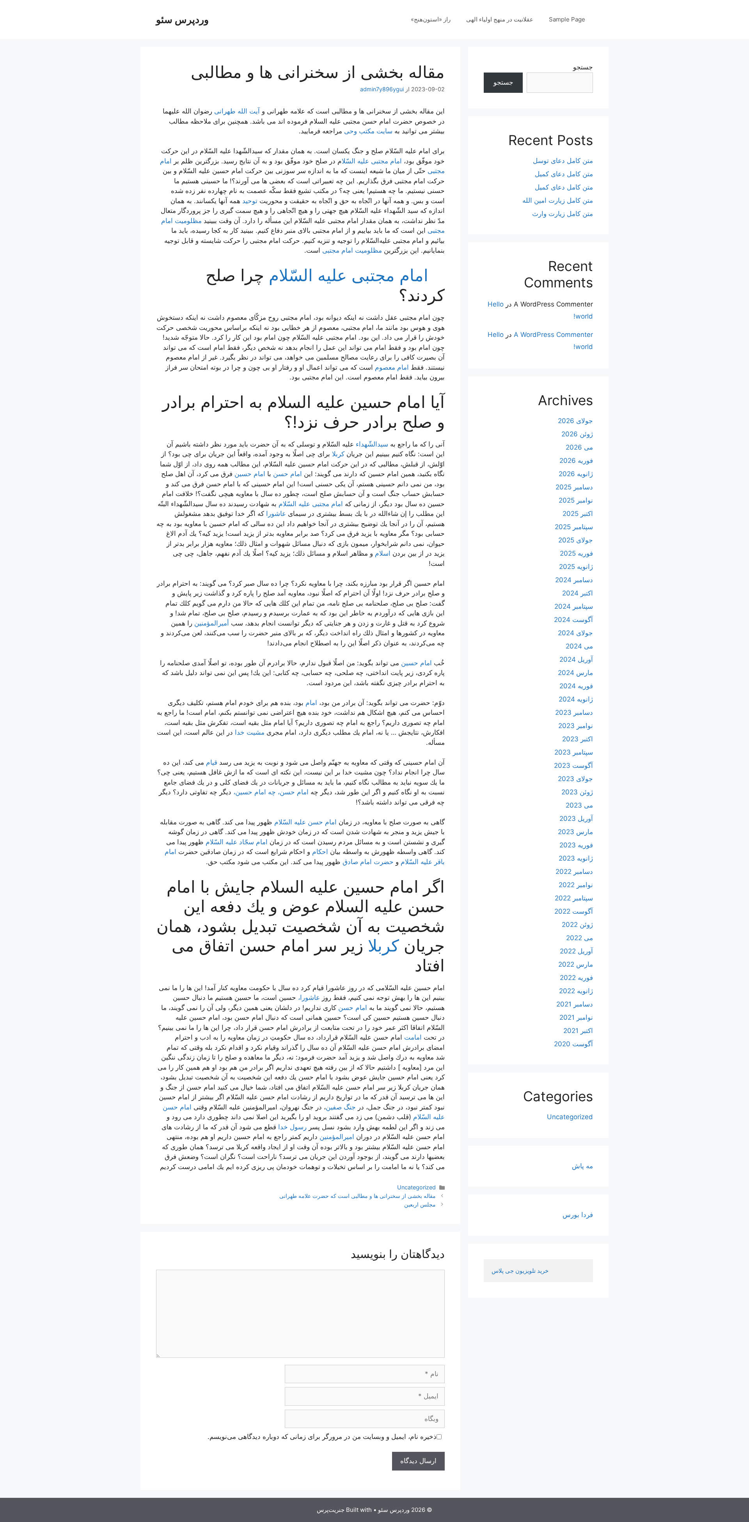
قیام (211, 762)
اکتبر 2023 (577, 739)
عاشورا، (309, 997)
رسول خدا (292, 1127)
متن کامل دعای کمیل (564, 174)
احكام (320, 852)
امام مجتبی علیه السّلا (372, 161)
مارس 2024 (575, 673)
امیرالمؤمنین (336, 1137)
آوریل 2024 (576, 659)
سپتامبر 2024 (573, 606)
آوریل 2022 (576, 951)
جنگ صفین (341, 1107)
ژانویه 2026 (576, 474)
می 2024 (579, 646)
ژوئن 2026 (577, 434)
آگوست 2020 (573, 1044)
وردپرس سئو (182, 19)
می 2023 (579, 805)
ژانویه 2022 (576, 991)
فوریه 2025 (576, 553)
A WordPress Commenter (553, 334)
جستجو (583, 67)
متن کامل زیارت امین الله (557, 200)
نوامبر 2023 (575, 726)
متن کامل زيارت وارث (562, 214)
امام (312, 703)
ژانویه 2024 (576, 699)
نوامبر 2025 (576, 500)
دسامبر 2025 (574, 487)
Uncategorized (416, 1187)
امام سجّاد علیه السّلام (237, 842)
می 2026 (579, 447)
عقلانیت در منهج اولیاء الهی (499, 19)
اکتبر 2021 (578, 1031)
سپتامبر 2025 (574, 527)
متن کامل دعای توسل (563, 161)
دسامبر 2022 (574, 871)
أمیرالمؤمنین (211, 623)
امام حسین (249, 474)
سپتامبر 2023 (573, 752)
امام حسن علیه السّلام (305, 822)
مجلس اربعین (420, 1204)
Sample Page (567, 19)
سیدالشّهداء (372, 444)
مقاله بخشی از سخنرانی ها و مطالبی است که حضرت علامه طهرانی (357, 1195)
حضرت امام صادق (368, 862)
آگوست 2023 (573, 765)
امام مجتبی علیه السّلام (348, 275)
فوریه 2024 (576, 686)
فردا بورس (578, 1215)
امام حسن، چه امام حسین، (271, 792)
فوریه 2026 (576, 460)
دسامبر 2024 (574, 580)
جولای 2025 (575, 540)
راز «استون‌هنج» (431, 19)
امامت (413, 1037)
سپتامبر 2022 (574, 898)
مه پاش (582, 1166)
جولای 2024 (575, 633)
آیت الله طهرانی (237, 111)
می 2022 (579, 938)
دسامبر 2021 (574, 1004)
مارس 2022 (575, 964)
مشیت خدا (249, 732)
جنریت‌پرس (330, 1509)
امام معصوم (392, 367)
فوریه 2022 (576, 978)
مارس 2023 (575, 832)
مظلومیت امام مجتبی (352, 250)
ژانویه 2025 (576, 567)
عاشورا (277, 513)
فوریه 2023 (576, 845)
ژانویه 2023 (576, 858)
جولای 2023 (575, 779)
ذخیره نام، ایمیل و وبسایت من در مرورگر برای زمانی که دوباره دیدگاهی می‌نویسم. (322, 1436)
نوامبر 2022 (576, 885)
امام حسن (287, 474)
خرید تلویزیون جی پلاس (521, 1270)
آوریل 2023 (576, 818)
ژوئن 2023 (577, 792)
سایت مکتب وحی (368, 131)
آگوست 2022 (573, 911)
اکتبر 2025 (578, 513)
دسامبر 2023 (574, 712)
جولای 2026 (575, 421)
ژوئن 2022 (577, 924)
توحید (249, 201)
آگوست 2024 (573, 620)
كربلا (338, 454)
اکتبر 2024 (577, 593)
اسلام (382, 553)
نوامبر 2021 (576, 1017)
